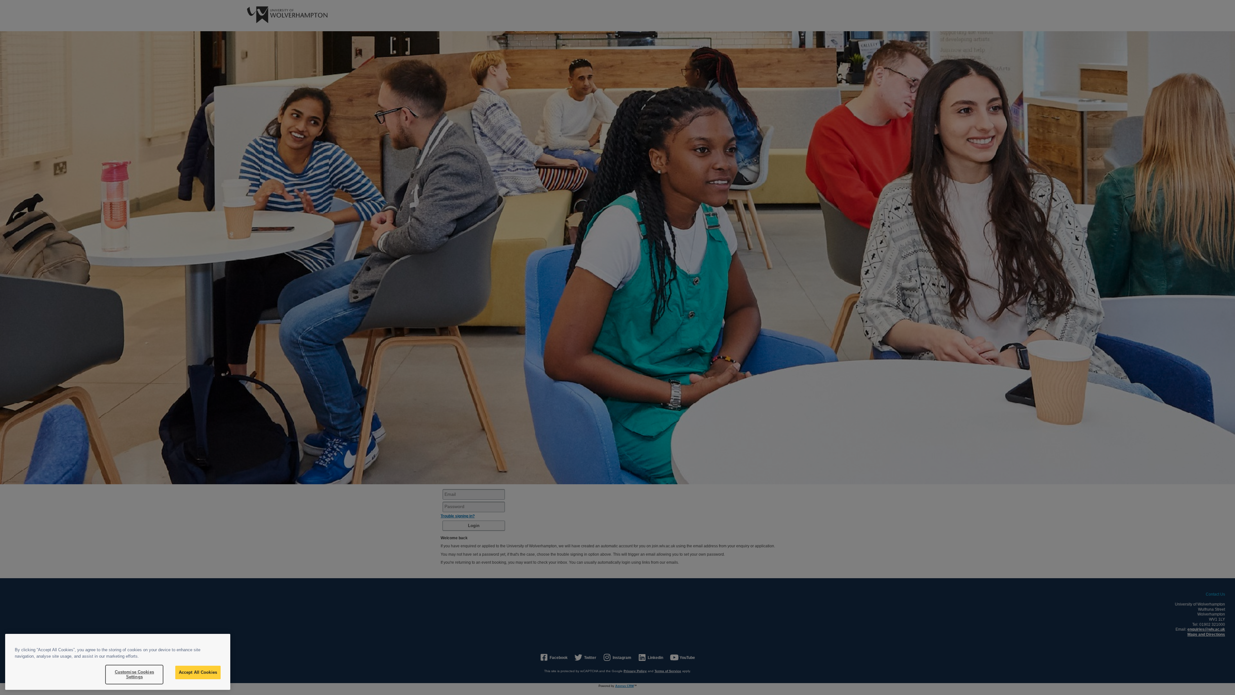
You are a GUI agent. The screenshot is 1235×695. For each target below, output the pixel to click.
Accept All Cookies (198, 672)
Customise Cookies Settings (134, 675)
